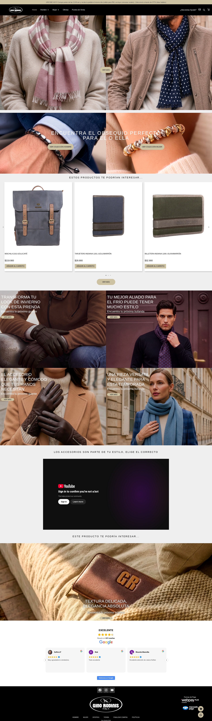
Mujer (85, 717)
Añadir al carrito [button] (15, 266)
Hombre (75, 717)
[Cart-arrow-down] (200, 709)
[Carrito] (208, 9)
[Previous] (45, 660)
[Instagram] (106, 690)
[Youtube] (112, 690)
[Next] (166, 660)
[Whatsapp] (200, 715)
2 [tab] (108, 275)
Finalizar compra (120, 717)
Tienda (106, 717)
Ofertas (96, 717)
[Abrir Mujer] (58, 10)
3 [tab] (110, 275)
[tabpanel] (38, 226)
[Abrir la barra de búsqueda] (204, 10)
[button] (3, 227)
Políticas (136, 717)
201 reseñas (110, 638)
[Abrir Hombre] (48, 10)
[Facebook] (100, 690)
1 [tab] (106, 275)
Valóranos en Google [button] (106, 678)
